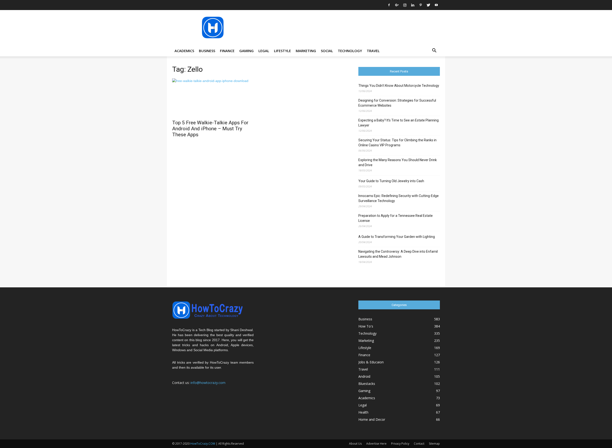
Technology (350, 50)
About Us (355, 444)
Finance (227, 50)
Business (207, 50)
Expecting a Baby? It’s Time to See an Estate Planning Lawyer (398, 122)
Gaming (246, 50)
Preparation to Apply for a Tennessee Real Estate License (395, 218)
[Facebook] (389, 5)
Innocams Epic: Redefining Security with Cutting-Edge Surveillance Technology (398, 198)
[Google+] (396, 5)
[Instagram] (404, 5)
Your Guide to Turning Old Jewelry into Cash (391, 181)
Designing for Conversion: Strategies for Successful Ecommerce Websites (397, 102)
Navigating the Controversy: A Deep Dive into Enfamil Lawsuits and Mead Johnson (398, 254)
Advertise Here (376, 444)
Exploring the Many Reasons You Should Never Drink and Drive (397, 162)
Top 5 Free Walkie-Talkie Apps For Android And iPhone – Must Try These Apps (210, 128)
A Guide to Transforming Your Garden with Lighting (396, 237)
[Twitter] (428, 5)
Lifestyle (282, 50)
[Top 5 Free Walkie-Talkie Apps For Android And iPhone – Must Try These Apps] (213, 97)
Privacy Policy (400, 444)
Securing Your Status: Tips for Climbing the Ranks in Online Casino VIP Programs (397, 142)
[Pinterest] (420, 5)
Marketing (306, 50)
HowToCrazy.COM (202, 444)
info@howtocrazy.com (208, 382)
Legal (263, 50)
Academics (184, 50)
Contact (419, 444)
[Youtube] (436, 5)
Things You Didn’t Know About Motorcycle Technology (398, 85)
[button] (434, 51)
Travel (373, 50)
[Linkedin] (412, 5)
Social (327, 50)
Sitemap (434, 444)
